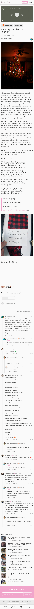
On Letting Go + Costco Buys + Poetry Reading (19, 562)
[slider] (15, 20)
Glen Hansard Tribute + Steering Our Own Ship (19, 574)
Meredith (7, 501)
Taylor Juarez (8, 455)
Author (8, 340)
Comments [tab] (5, 298)
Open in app (8, 25)
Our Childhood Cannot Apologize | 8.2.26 (20, 567)
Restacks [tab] (11, 298)
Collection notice (27, 601)
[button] (4, 15)
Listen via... (18, 25)
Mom (6, 316)
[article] (17, 538)
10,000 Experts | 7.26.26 (15, 579)
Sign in (30, 2)
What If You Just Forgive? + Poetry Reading (18, 550)
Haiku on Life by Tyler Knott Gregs (15, 210)
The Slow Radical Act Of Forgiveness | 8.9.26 (19, 556)
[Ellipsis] (32, 316)
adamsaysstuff (9, 375)
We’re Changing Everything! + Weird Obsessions (19, 537)
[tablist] (8, 298)
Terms (21, 601)
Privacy (17, 601)
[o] (4, 539)
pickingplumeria (9, 473)
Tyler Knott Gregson (6, 38)
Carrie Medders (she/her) (11, 349)
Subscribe (24, 2)
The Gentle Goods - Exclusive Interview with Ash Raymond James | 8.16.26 (20, 543)
